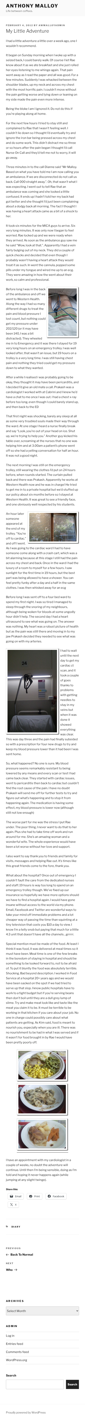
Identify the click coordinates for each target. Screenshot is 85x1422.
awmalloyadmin (52, 25)
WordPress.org (16, 1360)
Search (11, 1375)
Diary (16, 1226)
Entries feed (14, 1344)
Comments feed (17, 1352)
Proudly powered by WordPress (26, 1412)
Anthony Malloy (32, 6)
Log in (10, 1336)
